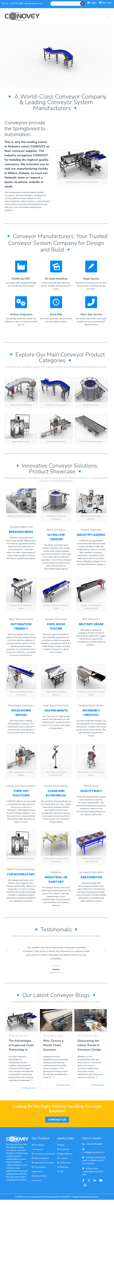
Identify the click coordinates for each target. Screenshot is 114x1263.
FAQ (61, 1171)
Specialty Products (43, 1162)
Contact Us (65, 1162)
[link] (82, 165)
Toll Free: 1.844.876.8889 (12, 3)
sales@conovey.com (33, 3)
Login (93, 2)
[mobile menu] (109, 16)
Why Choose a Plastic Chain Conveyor (53, 1045)
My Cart (106, 2)
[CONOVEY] (22, 16)
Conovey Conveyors (44, 1153)
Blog (61, 1144)
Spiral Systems (41, 1158)
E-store (63, 1158)
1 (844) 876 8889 (94, 1144)
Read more (29, 1088)
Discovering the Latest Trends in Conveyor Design (89, 1045)
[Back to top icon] (100, 1194)
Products (64, 1149)
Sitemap (63, 1167)
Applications (65, 1153)
